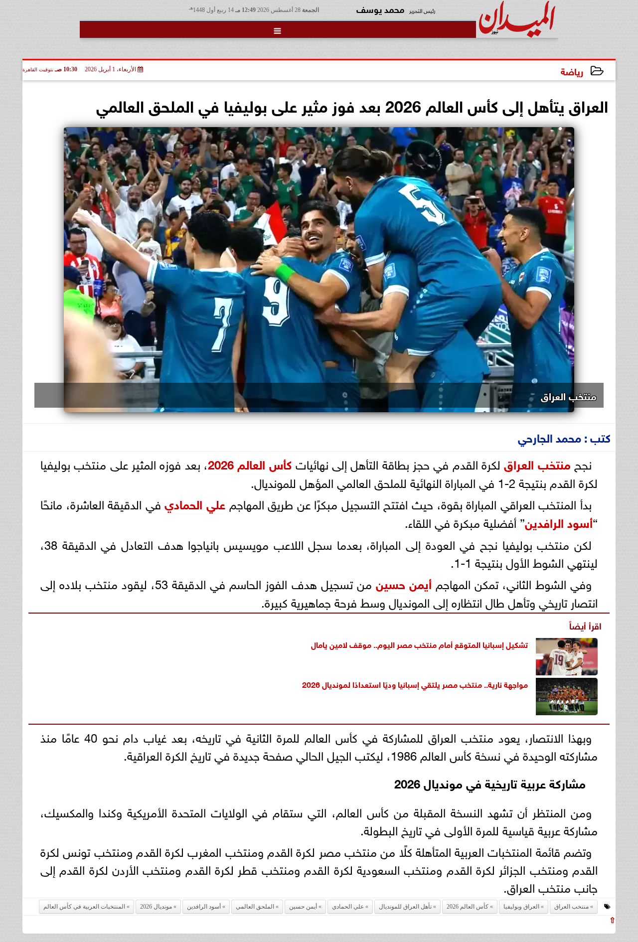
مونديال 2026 (325, 683)
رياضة (572, 70)
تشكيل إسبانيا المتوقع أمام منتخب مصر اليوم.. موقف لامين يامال (419, 643)
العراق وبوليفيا (521, 906)
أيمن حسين (404, 583)
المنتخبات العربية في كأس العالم (84, 906)
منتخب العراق (537, 463)
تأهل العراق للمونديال (405, 906)
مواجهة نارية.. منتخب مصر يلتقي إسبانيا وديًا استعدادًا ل (438, 683)
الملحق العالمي (255, 906)
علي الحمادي (194, 503)
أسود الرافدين (559, 521)
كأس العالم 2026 (250, 463)
